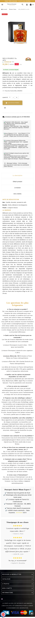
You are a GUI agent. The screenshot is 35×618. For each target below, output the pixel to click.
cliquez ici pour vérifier (9, 600)
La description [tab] (17, 175)
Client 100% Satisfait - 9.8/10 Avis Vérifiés (17, 1)
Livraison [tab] (17, 188)
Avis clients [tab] (17, 194)
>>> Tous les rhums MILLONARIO (12, 91)
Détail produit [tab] (17, 181)
